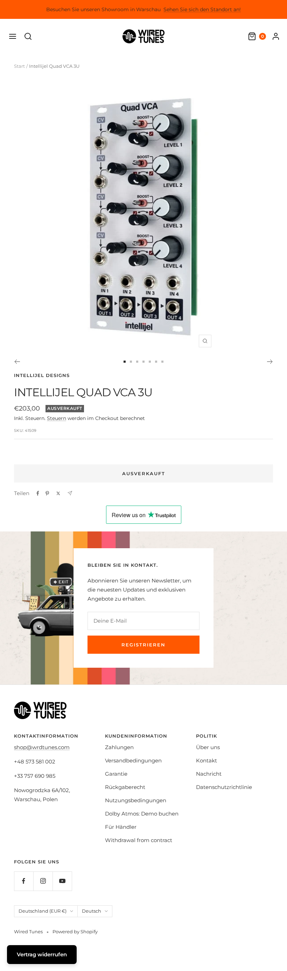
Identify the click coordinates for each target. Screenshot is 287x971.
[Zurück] (17, 361)
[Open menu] (12, 36)
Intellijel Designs (42, 375)
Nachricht (209, 773)
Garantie (116, 773)
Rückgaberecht (125, 787)
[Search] (28, 36)
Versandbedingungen (133, 760)
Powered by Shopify (75, 931)
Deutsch (91, 911)
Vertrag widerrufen (42, 954)
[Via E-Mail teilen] (70, 493)
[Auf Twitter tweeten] (58, 493)
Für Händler (120, 827)
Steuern (56, 418)
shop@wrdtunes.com (42, 747)
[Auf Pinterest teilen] (47, 493)
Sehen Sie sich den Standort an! (202, 9)
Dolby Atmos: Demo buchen (141, 813)
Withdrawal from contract (138, 840)
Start (19, 66)
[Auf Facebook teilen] (37, 493)
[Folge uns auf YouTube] (62, 881)
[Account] (276, 36)
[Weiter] (270, 361)
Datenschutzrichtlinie (224, 787)
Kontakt (206, 760)
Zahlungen (119, 747)
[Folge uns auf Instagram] (42, 881)
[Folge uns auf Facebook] (23, 881)
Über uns (208, 747)
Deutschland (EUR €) (42, 911)
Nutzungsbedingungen (135, 800)
